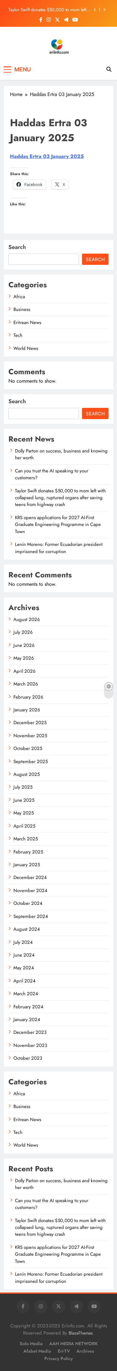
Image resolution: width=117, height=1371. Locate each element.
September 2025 (30, 761)
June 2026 (24, 645)
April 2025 (24, 826)
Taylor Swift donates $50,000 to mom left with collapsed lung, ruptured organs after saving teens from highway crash (47, 9)
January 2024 (26, 1019)
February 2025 (28, 851)
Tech (17, 335)
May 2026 (23, 658)
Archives (85, 1351)
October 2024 (27, 903)
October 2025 (27, 748)
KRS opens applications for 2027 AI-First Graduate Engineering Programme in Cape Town (58, 524)
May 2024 (23, 967)
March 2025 (25, 838)
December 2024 (30, 877)
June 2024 (24, 955)
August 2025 (26, 774)
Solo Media (31, 1343)
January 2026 (26, 709)
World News (25, 348)
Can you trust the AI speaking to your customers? (51, 474)
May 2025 (23, 813)
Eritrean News (27, 322)
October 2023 (27, 1058)
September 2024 (30, 916)
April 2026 (24, 671)
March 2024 (25, 993)
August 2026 (26, 619)
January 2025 (26, 864)
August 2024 (26, 929)
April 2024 (24, 980)
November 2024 (30, 890)
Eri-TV (64, 1351)
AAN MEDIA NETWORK (73, 1343)
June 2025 (23, 800)
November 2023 (30, 1045)
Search (17, 247)
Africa (19, 296)
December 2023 (29, 1032)
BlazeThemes (81, 1333)
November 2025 (30, 735)
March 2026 (25, 684)
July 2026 (23, 632)
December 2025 (29, 722)
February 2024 (28, 1006)
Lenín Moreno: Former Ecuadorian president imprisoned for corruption (59, 548)
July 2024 (23, 942)
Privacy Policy (58, 1358)
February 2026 (28, 697)
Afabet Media (37, 1351)
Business (21, 309)
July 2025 (22, 787)
